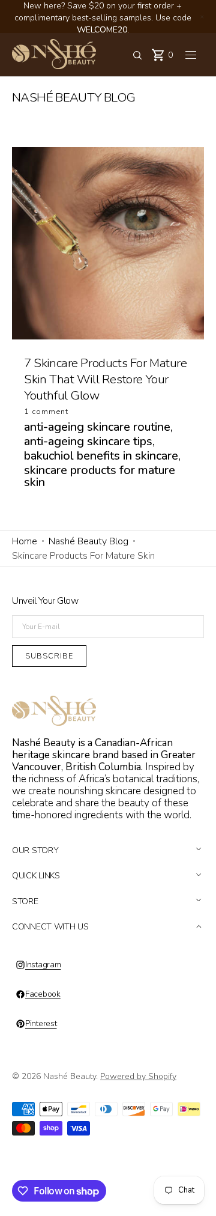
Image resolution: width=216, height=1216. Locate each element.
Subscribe (49, 656)
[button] (137, 55)
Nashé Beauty (69, 1076)
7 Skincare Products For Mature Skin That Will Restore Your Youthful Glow (105, 379)
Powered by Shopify (138, 1076)
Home (24, 541)
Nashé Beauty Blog (88, 541)
